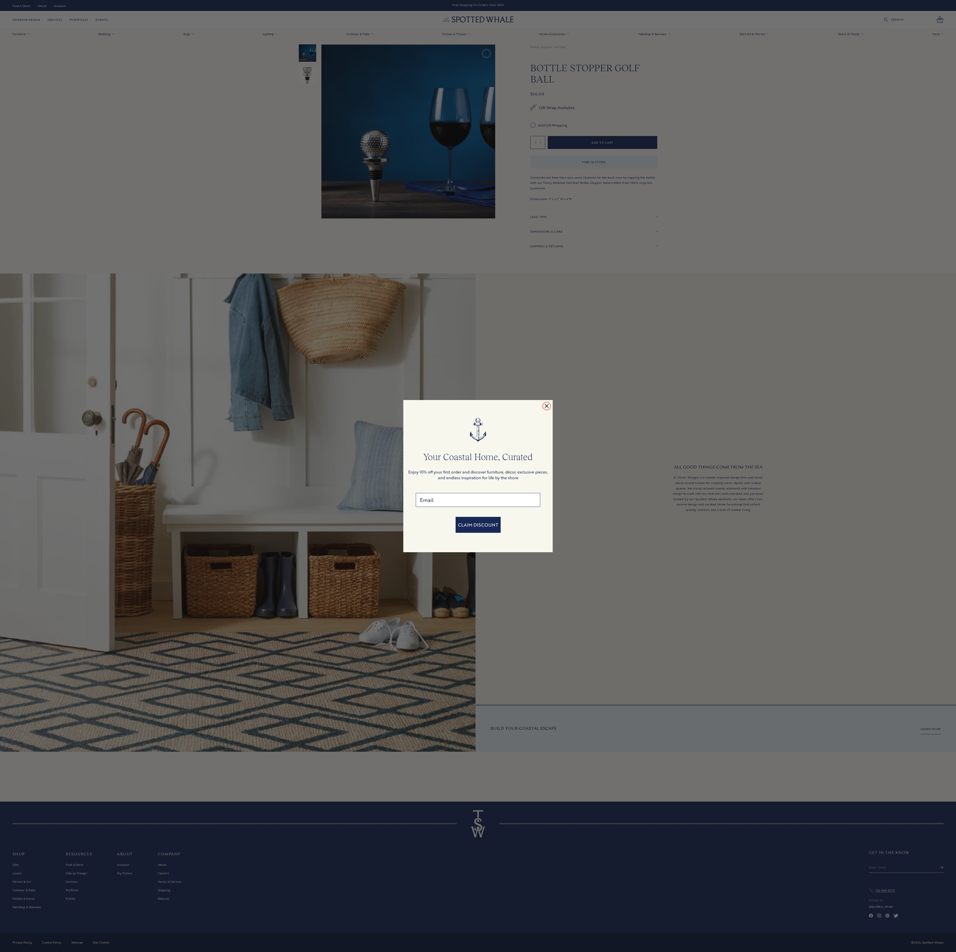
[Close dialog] (547, 406)
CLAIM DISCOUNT (478, 525)
